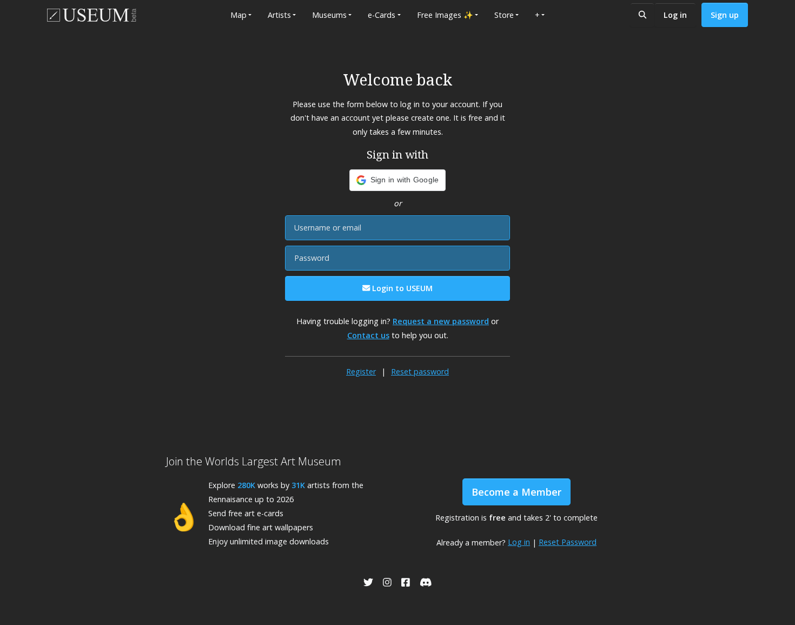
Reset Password (568, 542)
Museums (329, 15)
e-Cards (381, 15)
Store (504, 15)
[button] (397, 180)
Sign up (725, 15)
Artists (279, 15)
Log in (675, 15)
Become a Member (516, 491)
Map (238, 15)
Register (361, 371)
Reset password (420, 371)
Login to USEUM (401, 288)
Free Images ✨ (445, 15)
